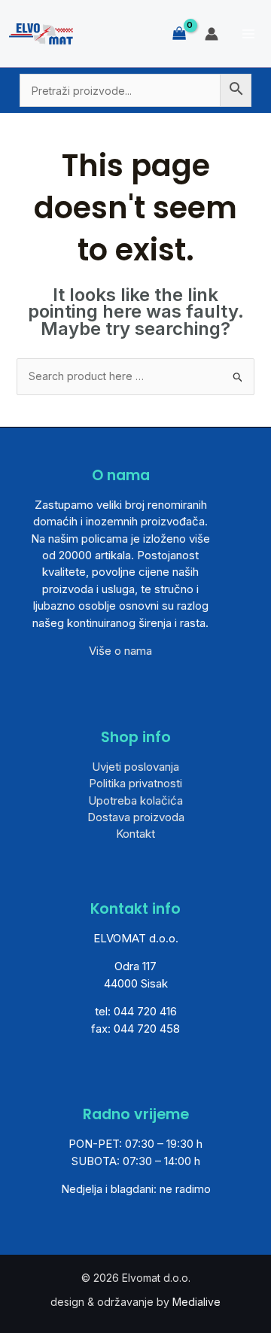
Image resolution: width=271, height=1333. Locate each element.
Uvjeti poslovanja (135, 766)
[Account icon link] (211, 34)
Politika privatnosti (135, 783)
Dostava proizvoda (135, 817)
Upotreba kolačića (135, 800)
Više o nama (120, 651)
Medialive (196, 1301)
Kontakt (135, 833)
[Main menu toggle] (248, 34)
